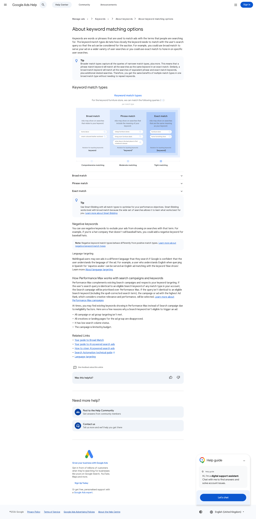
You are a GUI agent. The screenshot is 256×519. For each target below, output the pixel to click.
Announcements (108, 4)
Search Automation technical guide (93, 352)
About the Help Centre (109, 512)
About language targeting (99, 269)
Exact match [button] (79, 191)
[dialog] (223, 479)
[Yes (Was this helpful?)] (171, 378)
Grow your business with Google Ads (90, 463)
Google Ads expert (83, 492)
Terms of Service (52, 512)
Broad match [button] (79, 175)
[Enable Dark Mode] (200, 511)
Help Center (61, 4)
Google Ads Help (24, 5)
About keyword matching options (155, 19)
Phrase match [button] (80, 183)
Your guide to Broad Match (89, 340)
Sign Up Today (81, 483)
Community (84, 4)
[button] (5, 4)
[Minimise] (244, 459)
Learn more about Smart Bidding (101, 213)
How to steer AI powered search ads (95, 348)
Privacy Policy (33, 512)
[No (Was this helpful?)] (178, 378)
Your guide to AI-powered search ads (95, 344)
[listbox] (227, 512)
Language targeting (85, 356)
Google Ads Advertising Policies (79, 512)
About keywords (124, 19)
